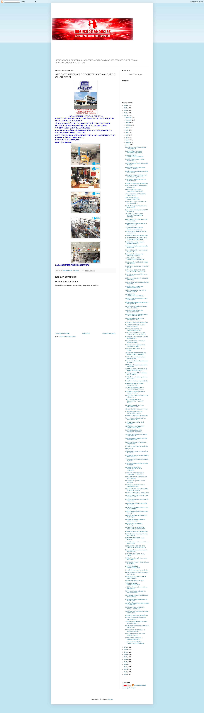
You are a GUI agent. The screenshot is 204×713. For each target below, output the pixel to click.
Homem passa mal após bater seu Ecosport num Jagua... (135, 345)
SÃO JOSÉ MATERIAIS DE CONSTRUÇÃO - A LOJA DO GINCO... (134, 401)
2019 (125, 652)
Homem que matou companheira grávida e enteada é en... (134, 607)
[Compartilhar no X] (90, 271)
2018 (125, 654)
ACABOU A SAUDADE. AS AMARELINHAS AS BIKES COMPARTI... (133, 468)
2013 (125, 667)
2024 (125, 110)
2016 (125, 659)
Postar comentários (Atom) (68, 336)
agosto (128, 127)
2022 (125, 115)
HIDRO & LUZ (129, 448)
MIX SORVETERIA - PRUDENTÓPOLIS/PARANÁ (134, 155)
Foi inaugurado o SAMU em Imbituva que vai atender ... (136, 373)
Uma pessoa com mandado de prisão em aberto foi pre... (136, 438)
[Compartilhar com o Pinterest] (94, 271)
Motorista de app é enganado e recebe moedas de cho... (136, 337)
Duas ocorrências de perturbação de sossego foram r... (136, 442)
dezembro (129, 117)
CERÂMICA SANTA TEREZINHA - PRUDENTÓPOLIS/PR (135, 426)
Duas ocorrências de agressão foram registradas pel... (136, 477)
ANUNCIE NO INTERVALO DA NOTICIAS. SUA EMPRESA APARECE (134, 215)
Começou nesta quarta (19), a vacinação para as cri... (134, 638)
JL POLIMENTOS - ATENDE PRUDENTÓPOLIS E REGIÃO (134, 258)
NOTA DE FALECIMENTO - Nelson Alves (137, 493)
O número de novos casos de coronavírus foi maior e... (133, 412)
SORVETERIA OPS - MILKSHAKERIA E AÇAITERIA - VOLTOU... (136, 489)
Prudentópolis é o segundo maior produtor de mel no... (135, 242)
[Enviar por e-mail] (86, 271)
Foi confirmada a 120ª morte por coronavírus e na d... (134, 405)
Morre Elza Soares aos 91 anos (134, 580)
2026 (125, 105)
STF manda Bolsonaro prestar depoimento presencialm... (134, 228)
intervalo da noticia (68, 270)
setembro (128, 125)
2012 (125, 669)
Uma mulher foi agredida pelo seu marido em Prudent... (135, 630)
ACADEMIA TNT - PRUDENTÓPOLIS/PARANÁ (134, 294)
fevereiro (128, 142)
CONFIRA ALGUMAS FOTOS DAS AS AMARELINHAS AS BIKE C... (136, 369)
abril (127, 137)
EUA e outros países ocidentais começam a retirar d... (134, 384)
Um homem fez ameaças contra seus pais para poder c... (136, 307)
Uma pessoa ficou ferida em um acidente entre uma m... (134, 319)
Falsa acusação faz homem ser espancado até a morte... (134, 254)
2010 (125, 674)
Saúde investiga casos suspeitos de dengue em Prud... (135, 290)
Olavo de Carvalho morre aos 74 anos (136, 409)
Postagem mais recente (62, 333)
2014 (125, 664)
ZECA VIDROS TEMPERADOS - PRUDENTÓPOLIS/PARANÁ (134, 388)
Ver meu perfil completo (129, 688)
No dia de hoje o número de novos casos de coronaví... (135, 168)
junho (127, 132)
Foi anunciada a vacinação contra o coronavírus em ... (135, 618)
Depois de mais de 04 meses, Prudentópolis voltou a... (133, 524)
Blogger (110, 699)
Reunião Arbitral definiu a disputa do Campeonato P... (135, 147)
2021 (125, 647)
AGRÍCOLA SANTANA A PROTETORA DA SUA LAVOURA (136, 622)
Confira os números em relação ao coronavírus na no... (135, 520)
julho (127, 130)
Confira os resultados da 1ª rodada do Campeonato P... (136, 434)
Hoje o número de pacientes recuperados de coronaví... (133, 430)
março (128, 140)
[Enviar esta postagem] (82, 270)
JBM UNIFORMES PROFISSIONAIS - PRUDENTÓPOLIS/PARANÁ (136, 353)
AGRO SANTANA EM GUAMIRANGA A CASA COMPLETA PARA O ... (136, 315)
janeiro (128, 145)
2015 (125, 662)
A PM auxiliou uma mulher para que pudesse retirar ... (135, 180)
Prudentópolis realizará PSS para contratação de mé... (135, 485)
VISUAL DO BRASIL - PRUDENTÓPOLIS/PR (132, 583)
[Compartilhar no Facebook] (92, 271)
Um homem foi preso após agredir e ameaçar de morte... (135, 591)
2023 (125, 113)
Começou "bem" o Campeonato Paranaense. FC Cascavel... (134, 473)
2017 (125, 657)
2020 (125, 649)
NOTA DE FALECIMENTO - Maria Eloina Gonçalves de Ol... (136, 496)
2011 (125, 672)
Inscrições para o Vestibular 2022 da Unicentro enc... (135, 232)
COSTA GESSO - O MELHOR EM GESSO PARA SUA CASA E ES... (135, 528)
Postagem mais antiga (108, 333)
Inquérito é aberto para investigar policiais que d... (134, 159)
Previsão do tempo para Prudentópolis (136, 183)
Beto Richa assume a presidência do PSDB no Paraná (136, 224)
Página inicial (86, 333)
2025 (125, 108)
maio (127, 135)
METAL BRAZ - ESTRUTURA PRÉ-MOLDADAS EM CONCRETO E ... (136, 270)
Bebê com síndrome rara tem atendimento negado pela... (134, 151)
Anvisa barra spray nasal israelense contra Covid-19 (135, 194)
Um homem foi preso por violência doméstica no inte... (135, 341)
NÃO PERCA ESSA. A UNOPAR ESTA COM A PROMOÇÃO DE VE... (136, 176)
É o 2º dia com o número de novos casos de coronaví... (135, 325)
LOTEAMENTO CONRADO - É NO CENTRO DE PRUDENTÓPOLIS (135, 333)
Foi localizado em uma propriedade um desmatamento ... (136, 595)
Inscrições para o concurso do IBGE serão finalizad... (135, 577)
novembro (129, 120)
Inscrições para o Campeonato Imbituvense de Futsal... (134, 286)
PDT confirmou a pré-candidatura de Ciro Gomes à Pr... (135, 202)
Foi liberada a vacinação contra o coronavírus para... (135, 392)
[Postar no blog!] (88, 271)
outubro (128, 122)
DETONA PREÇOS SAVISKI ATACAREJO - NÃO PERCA (134, 190)
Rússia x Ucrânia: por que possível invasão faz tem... (135, 357)
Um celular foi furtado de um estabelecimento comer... (133, 329)
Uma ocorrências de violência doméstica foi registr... (134, 310)
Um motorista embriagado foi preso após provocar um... (135, 418)
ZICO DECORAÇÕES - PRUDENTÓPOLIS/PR (132, 198)
